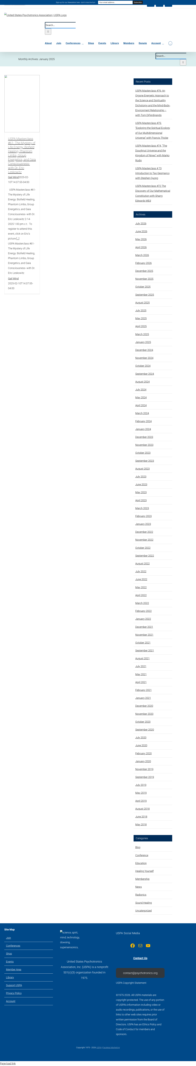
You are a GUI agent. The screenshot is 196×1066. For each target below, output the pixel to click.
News (138, 886)
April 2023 (141, 500)
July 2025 (140, 310)
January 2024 (143, 429)
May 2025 (141, 318)
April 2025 (141, 326)
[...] (17, 238)
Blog (137, 847)
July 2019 (140, 784)
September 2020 (144, 729)
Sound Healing (143, 902)
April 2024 (141, 405)
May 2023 (141, 492)
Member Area (13, 969)
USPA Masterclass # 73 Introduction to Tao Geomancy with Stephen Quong (152, 173)
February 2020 (143, 753)
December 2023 (144, 436)
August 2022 (142, 563)
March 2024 (142, 413)
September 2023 (144, 460)
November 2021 (144, 634)
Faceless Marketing (111, 1047)
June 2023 (141, 484)
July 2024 (140, 389)
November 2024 (144, 357)
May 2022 (141, 587)
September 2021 (144, 650)
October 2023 (143, 452)
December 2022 (144, 531)
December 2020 (144, 705)
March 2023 (142, 508)
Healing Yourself (144, 871)
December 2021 (144, 626)
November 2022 (144, 539)
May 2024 (141, 397)
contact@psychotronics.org (140, 973)
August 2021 (142, 658)
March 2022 (142, 603)
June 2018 (141, 816)
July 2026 (140, 223)
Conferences (13, 945)
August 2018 (142, 808)
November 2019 (144, 769)
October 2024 (143, 365)
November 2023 (144, 444)
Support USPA (14, 985)
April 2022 (141, 595)
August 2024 (142, 381)
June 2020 (141, 745)
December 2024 (144, 350)
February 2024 (143, 421)
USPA (98, 1047)
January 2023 (143, 523)
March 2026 (142, 255)
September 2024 (144, 373)
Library (10, 977)
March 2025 (142, 334)
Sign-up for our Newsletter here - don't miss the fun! (75, 2)
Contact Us (140, 958)
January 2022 (143, 618)
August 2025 (142, 302)
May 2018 (141, 824)
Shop (9, 953)
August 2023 (142, 468)
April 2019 (141, 800)
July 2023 (140, 476)
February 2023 (143, 516)
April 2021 (141, 682)
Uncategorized (143, 910)
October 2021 (143, 642)
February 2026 (143, 263)
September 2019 (144, 777)
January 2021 (143, 697)
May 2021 (141, 674)
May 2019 (141, 792)
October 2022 (143, 547)
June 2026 (141, 231)
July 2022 (140, 571)
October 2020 (143, 721)
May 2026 (141, 239)
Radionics (140, 894)
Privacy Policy (14, 993)
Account (10, 1001)
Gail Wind (13, 177)
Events (10, 961)
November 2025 (144, 278)
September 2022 (144, 555)
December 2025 (144, 270)
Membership (142, 878)
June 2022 (141, 579)
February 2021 (143, 690)
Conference (141, 855)
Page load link (8, 1063)
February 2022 (143, 610)
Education (141, 863)
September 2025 (144, 294)
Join (8, 937)
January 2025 (143, 342)
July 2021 (140, 666)
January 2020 (143, 761)
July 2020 (140, 737)
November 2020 (144, 713)
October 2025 (143, 286)
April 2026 (141, 247)
